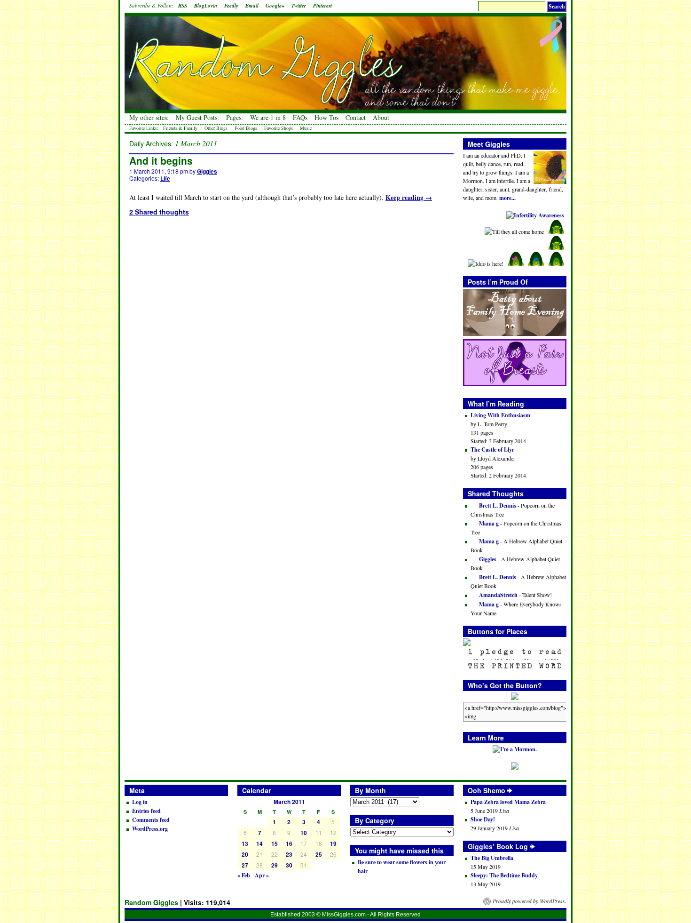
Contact (356, 117)
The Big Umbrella (492, 858)
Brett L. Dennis (497, 505)
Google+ (275, 5)
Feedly (231, 5)
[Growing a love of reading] (532, 846)
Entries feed (146, 811)
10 (303, 832)
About (381, 117)
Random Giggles (151, 902)
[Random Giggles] (345, 56)
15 (274, 843)
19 (333, 843)
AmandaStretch (498, 595)
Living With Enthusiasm (500, 415)
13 (245, 843)
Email (252, 5)
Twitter (298, 5)
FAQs (300, 117)
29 (274, 865)
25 (318, 854)
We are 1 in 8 (268, 117)
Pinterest (322, 5)
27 (245, 865)
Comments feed (151, 820)
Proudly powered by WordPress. (529, 901)
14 (259, 843)
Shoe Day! (483, 819)
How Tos (326, 117)
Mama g (488, 523)
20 (245, 854)
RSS (182, 5)
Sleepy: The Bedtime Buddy (504, 875)
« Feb (243, 875)
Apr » (262, 875)
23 (289, 854)
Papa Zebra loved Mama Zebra (508, 802)
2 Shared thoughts (159, 211)
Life (165, 178)
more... (507, 198)
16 (289, 843)
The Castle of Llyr (492, 450)
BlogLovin (205, 5)
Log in (140, 802)
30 (289, 865)
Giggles (207, 171)
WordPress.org (150, 829)
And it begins (161, 160)
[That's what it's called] (509, 790)
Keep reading (408, 197)
